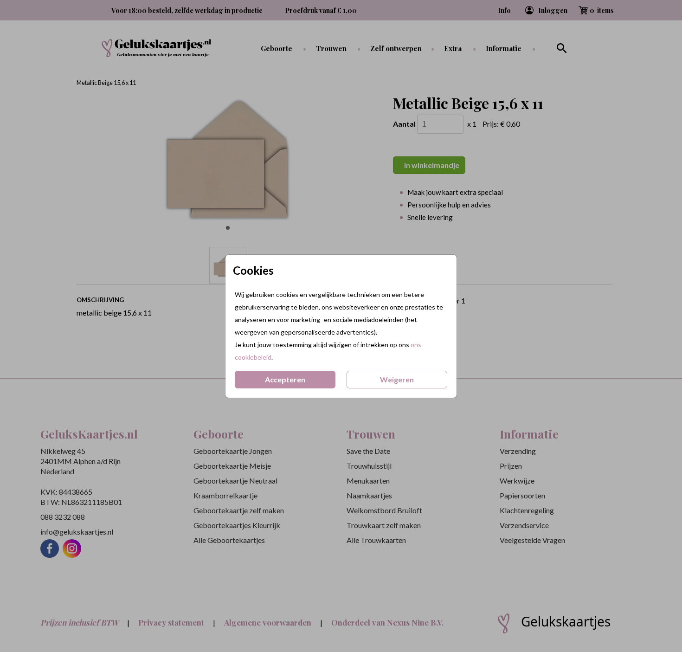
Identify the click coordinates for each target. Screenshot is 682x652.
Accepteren (285, 379)
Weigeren (397, 379)
